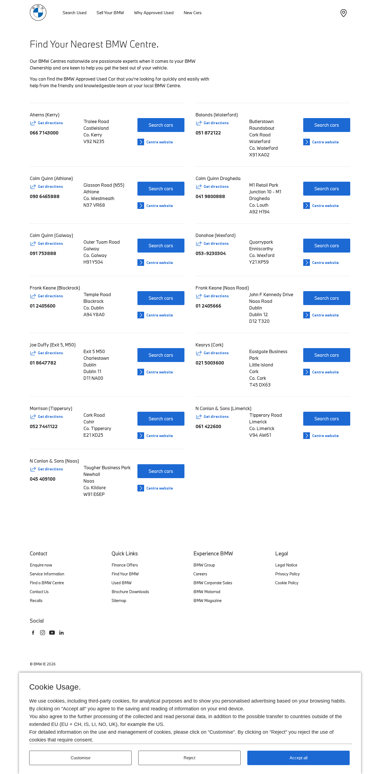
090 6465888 (45, 196)
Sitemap (119, 600)
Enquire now (41, 565)
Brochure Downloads (130, 591)
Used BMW (122, 582)
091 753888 (43, 253)
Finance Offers (125, 565)
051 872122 (208, 133)
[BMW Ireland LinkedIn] (61, 632)
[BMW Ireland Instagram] (42, 632)
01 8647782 (43, 363)
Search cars (161, 125)
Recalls (36, 600)
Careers (200, 573)
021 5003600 (210, 363)
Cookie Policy (286, 582)
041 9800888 (210, 196)
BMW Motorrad (206, 591)
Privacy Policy (287, 573)
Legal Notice (286, 565)
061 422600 (208, 426)
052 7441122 (44, 426)
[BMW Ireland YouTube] (52, 632)
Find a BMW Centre (47, 582)
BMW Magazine (207, 600)
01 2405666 (208, 306)
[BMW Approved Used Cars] (38, 12)
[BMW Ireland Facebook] (33, 632)
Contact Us (39, 591)
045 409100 (42, 479)
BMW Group (204, 565)
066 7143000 (44, 133)
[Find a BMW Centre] (343, 12)
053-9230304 (211, 253)
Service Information (47, 573)
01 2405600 (42, 306)
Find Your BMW (125, 573)
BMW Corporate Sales (212, 582)
